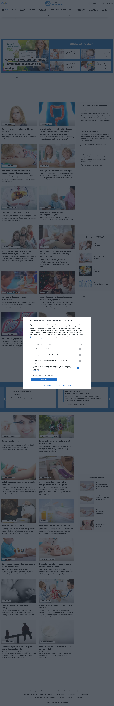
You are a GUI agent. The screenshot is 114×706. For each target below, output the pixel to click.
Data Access (57, 385)
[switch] (79, 349)
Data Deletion (47, 385)
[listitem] (57, 345)
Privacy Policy (67, 385)
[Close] (88, 320)
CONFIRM (44, 379)
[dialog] (57, 353)
